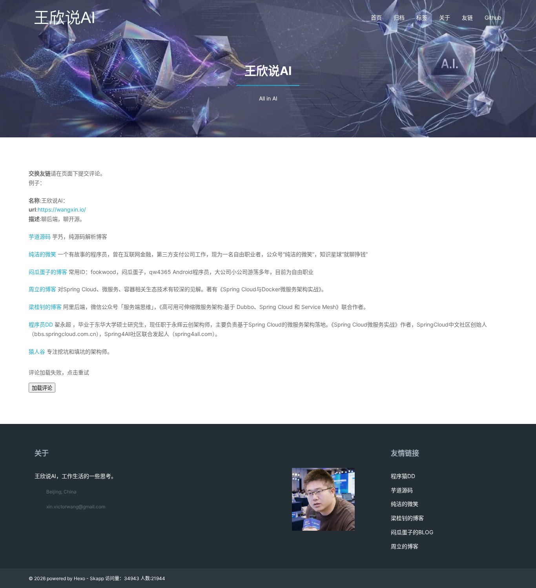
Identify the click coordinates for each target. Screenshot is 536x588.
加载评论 (42, 388)
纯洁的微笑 (42, 254)
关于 (444, 17)
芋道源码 (40, 236)
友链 (467, 17)
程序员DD (41, 324)
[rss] (503, 578)
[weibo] (477, 578)
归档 (399, 17)
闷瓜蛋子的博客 (48, 271)
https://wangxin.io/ (62, 209)
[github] (450, 578)
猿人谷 (37, 351)
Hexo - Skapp (89, 578)
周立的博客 (42, 289)
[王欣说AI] (64, 17)
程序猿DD (403, 476)
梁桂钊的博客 (45, 306)
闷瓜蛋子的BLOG (412, 532)
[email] (463, 578)
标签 (421, 17)
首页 (376, 17)
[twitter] (490, 578)
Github (493, 17)
